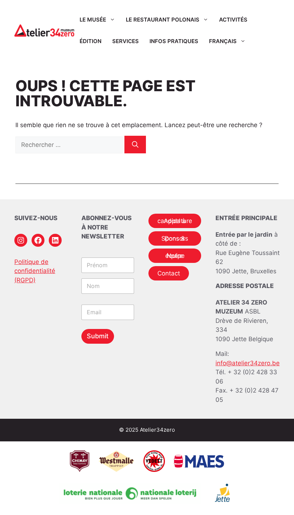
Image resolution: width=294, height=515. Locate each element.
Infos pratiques (174, 41)
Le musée (93, 19)
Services (125, 41)
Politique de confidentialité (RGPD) (34, 271)
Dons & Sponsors (174, 238)
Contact (168, 273)
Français (223, 41)
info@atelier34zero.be (247, 363)
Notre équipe (175, 255)
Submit (98, 336)
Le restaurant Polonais (162, 19)
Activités (233, 19)
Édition (90, 41)
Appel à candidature (174, 220)
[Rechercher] (135, 144)
